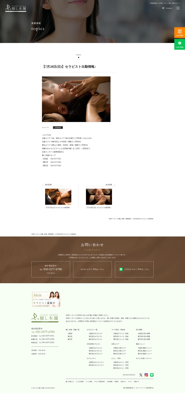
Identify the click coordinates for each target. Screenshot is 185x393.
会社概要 (109, 381)
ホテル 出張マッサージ (144, 358)
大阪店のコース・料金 (120, 333)
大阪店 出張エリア (119, 348)
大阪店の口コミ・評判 (120, 362)
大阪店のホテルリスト (96, 362)
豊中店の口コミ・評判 (120, 368)
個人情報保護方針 (128, 388)
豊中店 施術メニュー (145, 354)
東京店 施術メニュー (145, 351)
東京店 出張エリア (119, 351)
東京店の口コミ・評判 (120, 365)
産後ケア (136, 381)
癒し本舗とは (70, 381)
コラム (130, 381)
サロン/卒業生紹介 (99, 381)
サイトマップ (140, 388)
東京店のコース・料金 (120, 336)
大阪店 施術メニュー (145, 348)
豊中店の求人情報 (144, 339)
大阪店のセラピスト (95, 333)
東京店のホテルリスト (96, 365)
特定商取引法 (150, 388)
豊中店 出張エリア (119, 354)
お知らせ (123, 381)
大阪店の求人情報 (144, 333)
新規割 (116, 381)
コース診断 (89, 381)
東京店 (70, 336)
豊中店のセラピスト (95, 339)
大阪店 (70, 333)
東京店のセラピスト (95, 336)
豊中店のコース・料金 (120, 339)
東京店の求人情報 (144, 336)
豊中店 (70, 339)
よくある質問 (80, 381)
